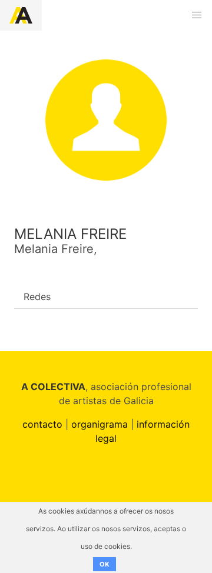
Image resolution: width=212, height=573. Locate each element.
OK (105, 564)
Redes (37, 296)
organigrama (99, 424)
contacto (42, 424)
